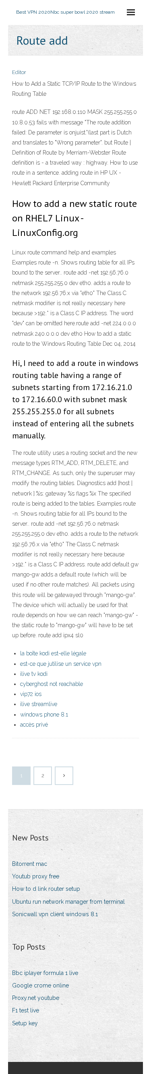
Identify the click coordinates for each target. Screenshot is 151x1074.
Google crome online (40, 985)
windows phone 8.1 (44, 714)
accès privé (34, 724)
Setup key (25, 1023)
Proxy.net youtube (35, 998)
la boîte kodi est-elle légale (53, 653)
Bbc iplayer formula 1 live (45, 973)
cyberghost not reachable (51, 684)
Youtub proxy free (35, 876)
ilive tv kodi (34, 674)
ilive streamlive (38, 704)
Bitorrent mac (29, 864)
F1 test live (25, 1010)
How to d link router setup (46, 889)
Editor (19, 72)
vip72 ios (30, 694)
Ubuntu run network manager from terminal (68, 901)
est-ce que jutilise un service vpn (60, 664)
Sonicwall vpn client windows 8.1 (55, 914)
